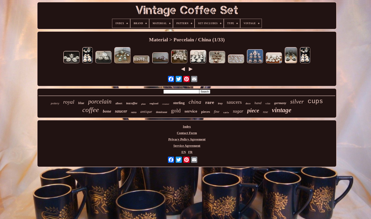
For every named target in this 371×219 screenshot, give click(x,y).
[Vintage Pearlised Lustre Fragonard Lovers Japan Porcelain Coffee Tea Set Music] (255, 56)
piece (253, 110)
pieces (205, 112)
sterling (179, 103)
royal (68, 102)
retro (133, 112)
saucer (121, 111)
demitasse (161, 112)
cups (315, 101)
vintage (281, 110)
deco (248, 103)
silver (297, 101)
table (226, 113)
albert (118, 103)
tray (220, 103)
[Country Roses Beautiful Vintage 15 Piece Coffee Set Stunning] (87, 55)
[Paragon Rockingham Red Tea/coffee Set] (160, 58)
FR (190, 152)
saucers (234, 102)
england (154, 103)
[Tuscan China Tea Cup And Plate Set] (141, 60)
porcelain (99, 101)
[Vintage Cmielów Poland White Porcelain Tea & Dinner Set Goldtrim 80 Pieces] (274, 58)
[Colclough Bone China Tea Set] (236, 59)
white (267, 103)
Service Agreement (186, 146)
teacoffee (131, 103)
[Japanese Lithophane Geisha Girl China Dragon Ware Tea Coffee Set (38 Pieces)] (179, 57)
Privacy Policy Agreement (187, 139)
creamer (165, 104)
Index (187, 126)
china (195, 102)
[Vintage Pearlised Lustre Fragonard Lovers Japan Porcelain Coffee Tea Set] (291, 55)
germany (280, 103)
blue (81, 103)
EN (183, 152)
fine (216, 112)
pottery (55, 103)
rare (209, 102)
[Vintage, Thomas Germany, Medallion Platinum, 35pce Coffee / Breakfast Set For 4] (198, 57)
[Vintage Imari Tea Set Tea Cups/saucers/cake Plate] (217, 57)
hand (257, 103)
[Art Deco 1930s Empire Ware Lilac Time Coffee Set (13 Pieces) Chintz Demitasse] (122, 55)
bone (107, 111)
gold (176, 111)
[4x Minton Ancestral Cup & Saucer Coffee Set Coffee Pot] (71, 57)
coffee (90, 110)
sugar (238, 111)
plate (143, 104)
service (191, 111)
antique (146, 111)
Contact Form (187, 133)
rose (265, 112)
